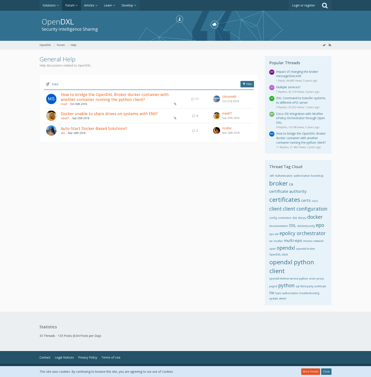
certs (306, 200)
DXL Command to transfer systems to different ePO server (300, 100)
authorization (302, 176)
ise (271, 241)
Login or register (303, 5)
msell (64, 104)
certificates (284, 199)
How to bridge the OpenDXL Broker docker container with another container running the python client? (115, 97)
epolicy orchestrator (303, 233)
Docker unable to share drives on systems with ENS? (109, 113)
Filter (249, 84)
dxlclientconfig (306, 226)
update (273, 298)
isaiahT (65, 118)
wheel (282, 298)
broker (278, 183)
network (319, 241)
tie (271, 292)
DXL (292, 225)
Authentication (284, 176)
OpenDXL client (278, 254)
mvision (308, 241)
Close (326, 371)
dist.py (302, 218)
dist (294, 218)
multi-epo (293, 240)
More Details (310, 371)
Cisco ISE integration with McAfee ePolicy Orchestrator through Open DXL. (300, 118)
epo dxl (273, 234)
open (272, 249)
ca (291, 184)
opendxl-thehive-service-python (288, 278)
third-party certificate (313, 286)
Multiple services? (288, 87)
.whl (271, 176)
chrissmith (229, 96)
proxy (320, 278)
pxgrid (273, 286)
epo (320, 225)
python (286, 285)
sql (297, 286)
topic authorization (286, 293)
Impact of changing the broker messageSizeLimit (297, 74)
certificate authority (288, 191)
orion (312, 278)
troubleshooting (309, 293)
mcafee (278, 241)
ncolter (227, 128)
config (273, 218)
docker (315, 216)
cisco (315, 201)
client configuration (305, 208)
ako (63, 133)
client (275, 208)
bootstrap (317, 176)
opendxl (286, 247)
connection (284, 218)
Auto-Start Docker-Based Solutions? (94, 128)
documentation (278, 226)
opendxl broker (305, 249)
